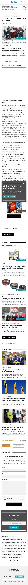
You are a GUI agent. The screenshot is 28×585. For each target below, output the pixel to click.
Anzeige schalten (18, 446)
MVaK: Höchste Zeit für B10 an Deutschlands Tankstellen (12, 428)
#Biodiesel (10, 424)
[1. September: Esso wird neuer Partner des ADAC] (14, 358)
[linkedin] (17, 560)
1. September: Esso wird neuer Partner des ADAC (12, 371)
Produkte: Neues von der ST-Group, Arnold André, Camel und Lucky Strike (14, 268)
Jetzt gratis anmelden (9, 196)
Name (3, 473)
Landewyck (7, 142)
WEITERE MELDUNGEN (9, 337)
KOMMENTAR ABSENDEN (14, 504)
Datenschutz (13, 581)
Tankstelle (15, 13)
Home (3, 13)
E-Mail (3, 467)
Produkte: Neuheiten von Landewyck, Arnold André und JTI (13, 298)
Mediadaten (8, 576)
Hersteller (4, 139)
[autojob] (23, 440)
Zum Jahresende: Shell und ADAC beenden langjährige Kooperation (13, 399)
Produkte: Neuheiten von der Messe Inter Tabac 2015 (12, 326)
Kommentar (4, 479)
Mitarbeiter (4, 177)
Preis (5, 129)
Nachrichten (8, 13)
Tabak (3, 134)
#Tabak (9, 263)
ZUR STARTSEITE (8, 234)
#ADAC (9, 367)
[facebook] (10, 560)
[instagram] (14, 560)
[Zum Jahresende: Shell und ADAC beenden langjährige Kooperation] (14, 387)
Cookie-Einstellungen (22, 581)
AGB (9, 581)
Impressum (4, 581)
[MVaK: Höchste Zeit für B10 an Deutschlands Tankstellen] (14, 416)
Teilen (16, 61)
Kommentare (7, 61)
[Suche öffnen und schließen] (21, 2)
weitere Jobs (6, 446)
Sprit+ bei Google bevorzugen (11, 65)
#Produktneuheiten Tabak (11, 246)
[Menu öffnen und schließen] (2, 2)
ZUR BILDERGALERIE (14, 216)
